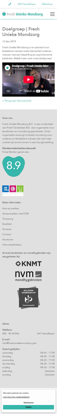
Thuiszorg (7, 218)
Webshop (47, 4)
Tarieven (7, 229)
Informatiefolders (11, 244)
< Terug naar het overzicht (16, 100)
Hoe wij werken (10, 208)
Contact (6, 234)
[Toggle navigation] (52, 14)
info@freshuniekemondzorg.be (19, 343)
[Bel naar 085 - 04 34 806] (10, 4)
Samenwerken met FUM (15, 213)
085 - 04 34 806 (10, 333)
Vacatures (7, 239)
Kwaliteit (7, 224)
